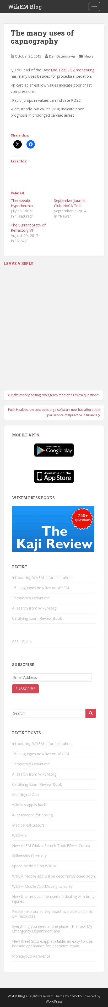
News (88, 56)
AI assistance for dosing (32, 814)
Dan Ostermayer (62, 56)
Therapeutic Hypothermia (22, 203)
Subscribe (25, 688)
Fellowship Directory (29, 855)
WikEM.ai (19, 835)
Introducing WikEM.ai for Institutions (42, 577)
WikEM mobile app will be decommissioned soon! (54, 876)
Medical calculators (28, 825)
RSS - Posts (22, 641)
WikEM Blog (25, 6)
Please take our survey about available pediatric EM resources (52, 914)
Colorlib (76, 996)
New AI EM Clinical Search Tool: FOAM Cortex (51, 845)
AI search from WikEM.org (34, 608)
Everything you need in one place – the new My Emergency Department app (52, 929)
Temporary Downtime (31, 597)
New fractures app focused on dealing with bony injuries (53, 899)
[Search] (90, 713)
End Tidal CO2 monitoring (72, 69)
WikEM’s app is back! (29, 804)
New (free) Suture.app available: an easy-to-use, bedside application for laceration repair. (52, 943)
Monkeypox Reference (31, 956)
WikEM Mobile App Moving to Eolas (42, 886)
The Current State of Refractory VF (28, 228)
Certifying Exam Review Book (37, 618)
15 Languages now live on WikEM (40, 587)
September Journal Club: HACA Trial (69, 203)
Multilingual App (25, 794)
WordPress (54, 1001)
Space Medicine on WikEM (34, 865)
